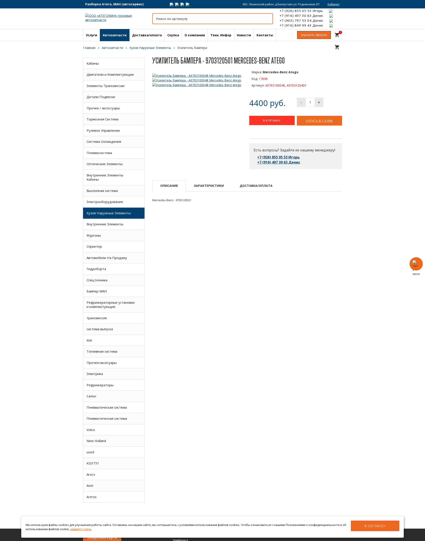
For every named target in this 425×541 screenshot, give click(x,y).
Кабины (93, 63)
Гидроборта (96, 269)
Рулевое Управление (103, 130)
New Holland (96, 441)
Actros (92, 497)
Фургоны (94, 235)
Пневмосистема (99, 153)
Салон (91, 396)
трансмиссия (97, 318)
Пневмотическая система (107, 418)
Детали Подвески (101, 97)
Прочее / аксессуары (103, 108)
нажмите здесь (80, 529)
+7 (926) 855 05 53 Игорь (301, 10)
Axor (90, 485)
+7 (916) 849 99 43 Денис (301, 25)
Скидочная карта (102, 537)
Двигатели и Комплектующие (110, 74)
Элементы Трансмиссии (105, 85)
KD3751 (93, 463)
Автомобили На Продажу (107, 257)
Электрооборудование (105, 201)
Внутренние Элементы (105, 224)
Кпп (89, 340)
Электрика (95, 373)
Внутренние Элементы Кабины (105, 177)
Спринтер (94, 246)
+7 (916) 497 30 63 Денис (301, 15)
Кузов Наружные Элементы (109, 213)
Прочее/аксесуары (102, 362)
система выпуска (100, 329)
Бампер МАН (97, 291)
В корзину (272, 120)
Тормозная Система (102, 119)
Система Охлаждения (104, 141)
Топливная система (102, 351)
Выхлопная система (102, 190)
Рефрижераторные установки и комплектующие (111, 304)
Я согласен (375, 526)
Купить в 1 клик (319, 121)
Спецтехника (97, 280)
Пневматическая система (107, 407)
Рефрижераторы (100, 385)
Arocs (91, 474)
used (90, 452)
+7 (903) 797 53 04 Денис (301, 20)
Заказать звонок (314, 35)
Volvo (91, 429)
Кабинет (334, 4)
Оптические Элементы (105, 164)
